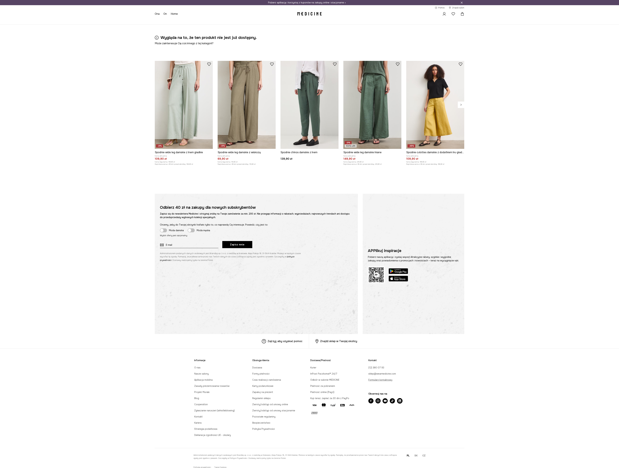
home (174, 13)
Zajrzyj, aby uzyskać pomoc (285, 341)
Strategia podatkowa (205, 428)
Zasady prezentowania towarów (212, 386)
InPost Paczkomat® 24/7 (323, 373)
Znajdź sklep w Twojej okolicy (338, 341)
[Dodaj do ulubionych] (209, 64)
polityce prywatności (238, 458)
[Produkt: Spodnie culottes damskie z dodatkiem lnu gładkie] (435, 105)
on (165, 13)
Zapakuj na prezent (262, 392)
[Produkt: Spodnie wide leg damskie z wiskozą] (247, 105)
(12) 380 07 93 (376, 367)
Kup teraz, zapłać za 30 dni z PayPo (329, 398)
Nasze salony (201, 373)
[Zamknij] (461, 2)
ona (157, 13)
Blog (196, 398)
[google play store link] (398, 271)
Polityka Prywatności (263, 428)
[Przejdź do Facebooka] (370, 401)
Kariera (197, 422)
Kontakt (198, 416)
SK (416, 455)
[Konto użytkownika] (444, 13)
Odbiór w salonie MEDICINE (324, 379)
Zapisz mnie (237, 244)
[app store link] (398, 279)
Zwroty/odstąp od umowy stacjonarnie (273, 410)
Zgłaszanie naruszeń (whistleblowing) (214, 410)
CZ (424, 455)
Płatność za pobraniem (322, 386)
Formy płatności (261, 373)
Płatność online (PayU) (322, 392)
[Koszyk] (461, 13)
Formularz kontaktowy (380, 379)
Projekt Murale (202, 392)
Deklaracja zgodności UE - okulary (212, 435)
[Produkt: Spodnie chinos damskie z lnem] (309, 105)
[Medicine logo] (309, 13)
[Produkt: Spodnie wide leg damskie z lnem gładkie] (184, 105)
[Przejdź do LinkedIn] (400, 401)
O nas (197, 367)
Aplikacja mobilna (203, 379)
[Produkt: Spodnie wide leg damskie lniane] (372, 105)
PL (408, 455)
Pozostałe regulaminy (263, 416)
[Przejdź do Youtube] (385, 401)
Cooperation (201, 404)
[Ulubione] (453, 13)
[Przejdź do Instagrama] (378, 401)
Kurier (313, 367)
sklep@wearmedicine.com (382, 373)
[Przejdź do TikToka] (392, 401)
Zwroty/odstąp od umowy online (270, 404)
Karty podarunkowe (262, 386)
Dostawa (257, 367)
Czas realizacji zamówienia (266, 379)
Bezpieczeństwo (261, 422)
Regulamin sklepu (261, 398)
